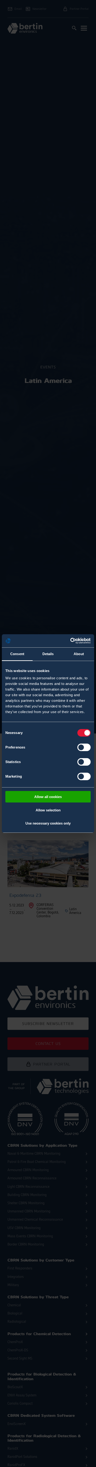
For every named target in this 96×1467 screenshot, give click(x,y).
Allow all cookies (48, 797)
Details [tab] (48, 654)
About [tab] (79, 654)
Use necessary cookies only (48, 823)
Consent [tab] (17, 654)
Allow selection (48, 810)
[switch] (84, 747)
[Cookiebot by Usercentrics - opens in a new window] (70, 641)
